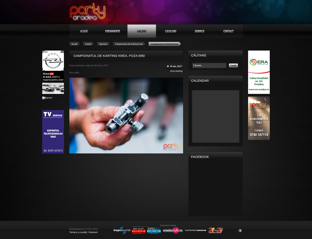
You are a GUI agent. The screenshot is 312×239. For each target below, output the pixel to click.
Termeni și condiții (78, 232)
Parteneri (93, 232)
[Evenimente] (113, 31)
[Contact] (228, 31)
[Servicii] (199, 31)
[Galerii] (141, 31)
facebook (240, 230)
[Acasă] (84, 31)
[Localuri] (170, 31)
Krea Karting (176, 71)
